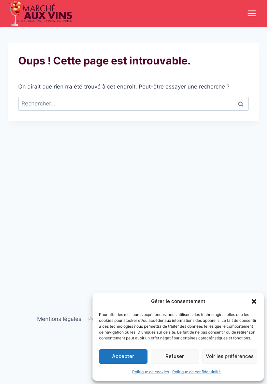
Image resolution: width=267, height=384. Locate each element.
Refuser (174, 356)
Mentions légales (59, 319)
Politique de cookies (150, 371)
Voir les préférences (230, 356)
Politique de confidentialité (196, 371)
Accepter (123, 356)
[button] (254, 301)
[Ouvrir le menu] (251, 13)
